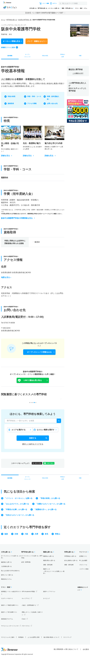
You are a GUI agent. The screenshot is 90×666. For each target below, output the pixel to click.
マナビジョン (9, 7)
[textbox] (32, 421)
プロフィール (83, 565)
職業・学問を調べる (67, 8)
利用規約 (21, 637)
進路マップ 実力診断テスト (9, 612)
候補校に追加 (8, 47)
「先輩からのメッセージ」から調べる (50, 504)
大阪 (26, 534)
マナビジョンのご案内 (7, 637)
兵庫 (36, 534)
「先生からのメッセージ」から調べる (19, 515)
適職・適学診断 (47, 565)
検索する (32, 438)
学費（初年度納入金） (53, 98)
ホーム (3, 20)
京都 (16, 534)
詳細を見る (5, 156)
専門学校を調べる (42, 8)
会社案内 (86, 649)
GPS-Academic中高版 (28, 591)
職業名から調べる (48, 556)
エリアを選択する (19, 430)
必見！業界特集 (26, 562)
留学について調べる (7, 575)
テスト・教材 (78, 8)
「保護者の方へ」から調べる (45, 509)
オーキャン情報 (11, 41)
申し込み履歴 (83, 560)
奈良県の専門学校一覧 (24, 20)
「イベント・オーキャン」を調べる (18, 498)
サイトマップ (67, 637)
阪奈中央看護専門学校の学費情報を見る (17, 218)
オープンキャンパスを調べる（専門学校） (31, 557)
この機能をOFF (78, 73)
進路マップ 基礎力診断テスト (10, 605)
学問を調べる (69, 552)
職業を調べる (47, 552)
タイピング (46, 598)
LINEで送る (50, 463)
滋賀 (6, 534)
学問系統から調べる (70, 556)
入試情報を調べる (6, 566)
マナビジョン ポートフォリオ (10, 626)
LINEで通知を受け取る (33, 380)
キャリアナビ (26, 598)
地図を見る (5, 277)
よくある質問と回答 (34, 637)
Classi (23, 619)
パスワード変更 (83, 569)
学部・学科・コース (34, 96)
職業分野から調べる (49, 560)
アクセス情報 (32, 103)
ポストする (38, 463)
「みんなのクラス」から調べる (16, 504)
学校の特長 (11, 96)
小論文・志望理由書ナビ (29, 605)
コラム (85, 8)
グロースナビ (26, 626)
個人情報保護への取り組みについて (66, 649)
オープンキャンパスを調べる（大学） (11, 557)
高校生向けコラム (6, 579)
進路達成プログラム (7, 619)
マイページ (83, 552)
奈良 (46, 534)
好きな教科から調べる (70, 560)
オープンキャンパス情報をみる (39, 352)
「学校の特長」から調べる (49, 498)
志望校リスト (83, 556)
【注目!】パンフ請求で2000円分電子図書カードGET (44, 13)
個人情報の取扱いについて (51, 637)
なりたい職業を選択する (45, 430)
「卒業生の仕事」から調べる (15, 509)
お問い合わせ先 (52, 103)
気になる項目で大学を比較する (10, 570)
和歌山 (57, 534)
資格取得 (11, 103)
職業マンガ (53, 571)
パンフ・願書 (36, 41)
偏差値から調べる (6, 562)
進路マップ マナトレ (49, 591)
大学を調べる (33, 8)
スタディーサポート (7, 598)
